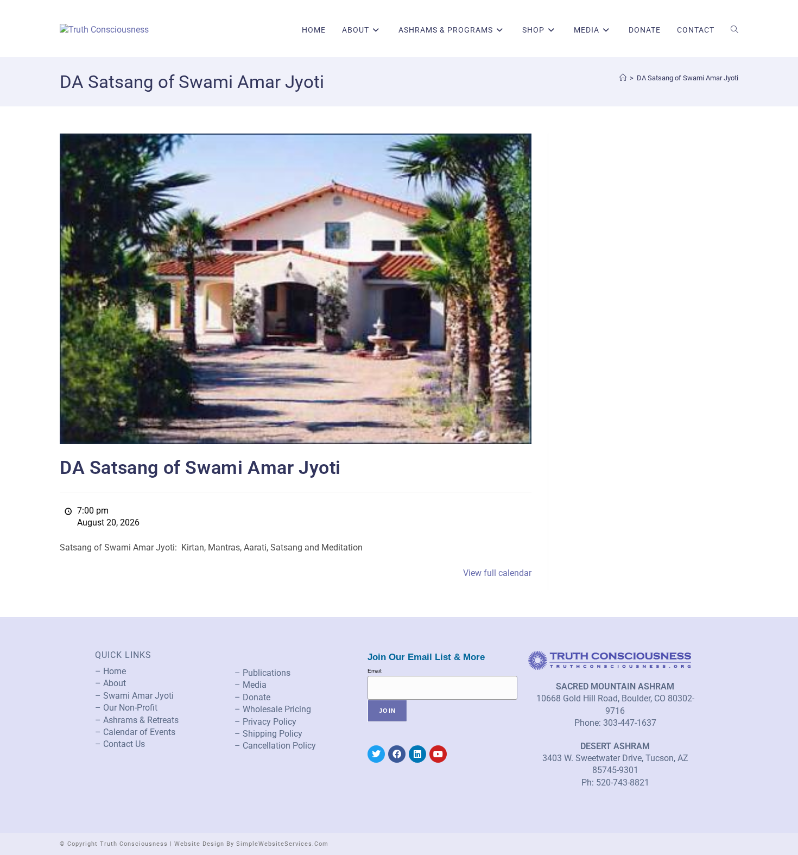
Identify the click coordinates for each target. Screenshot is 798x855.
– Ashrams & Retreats (137, 720)
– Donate (252, 697)
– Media (251, 685)
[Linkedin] (417, 754)
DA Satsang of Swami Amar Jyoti (687, 78)
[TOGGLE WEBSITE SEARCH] (734, 29)
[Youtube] (438, 754)
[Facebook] (397, 754)
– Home (110, 671)
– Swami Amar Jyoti (134, 696)
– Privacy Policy (265, 722)
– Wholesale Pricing (273, 709)
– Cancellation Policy (275, 745)
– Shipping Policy (268, 734)
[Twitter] (376, 754)
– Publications (262, 673)
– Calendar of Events (135, 732)
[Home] (622, 78)
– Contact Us (120, 744)
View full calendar (497, 573)
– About (110, 683)
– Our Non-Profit (126, 707)
